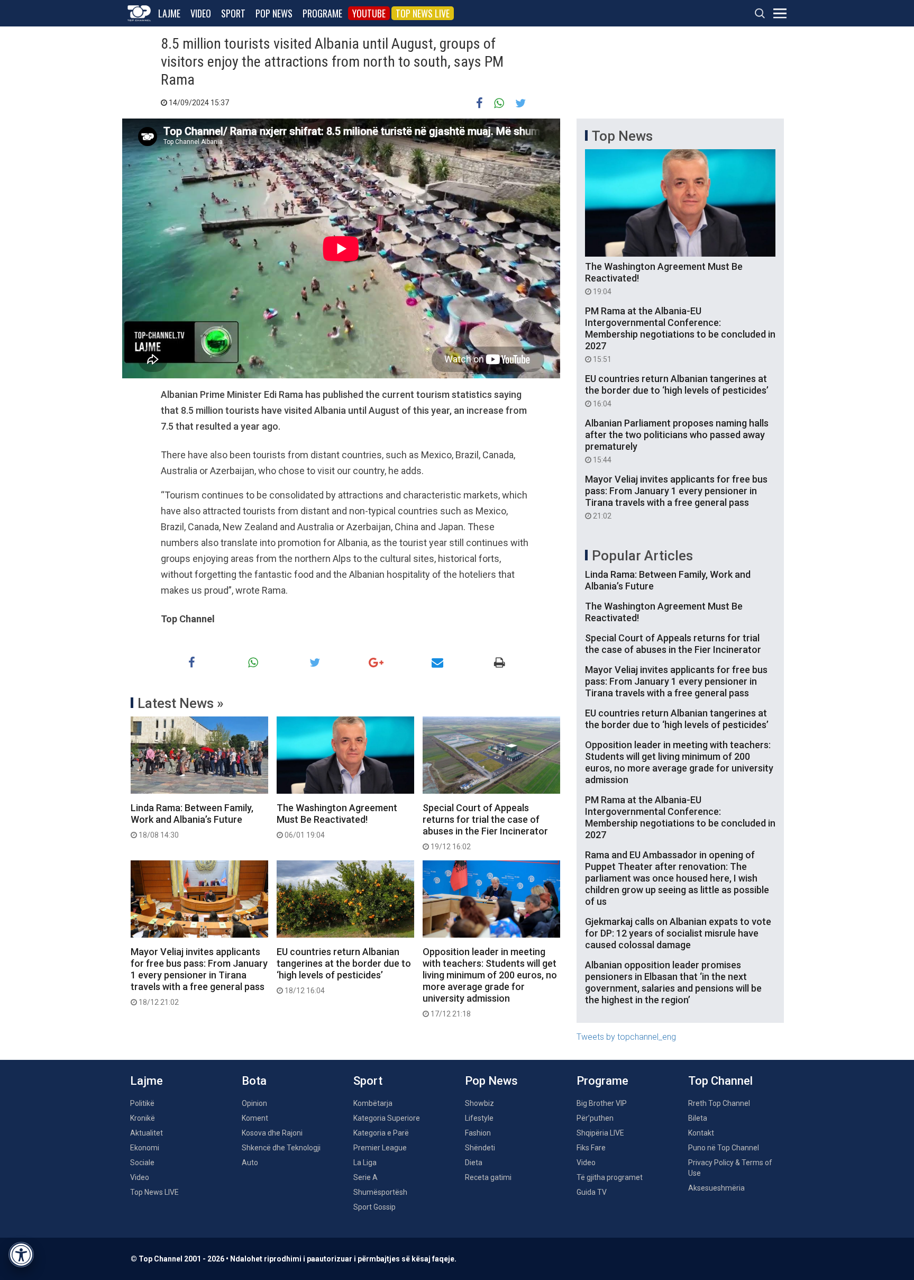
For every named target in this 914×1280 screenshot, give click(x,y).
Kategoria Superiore (386, 1118)
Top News (622, 136)
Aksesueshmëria (716, 1188)
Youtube (369, 13)
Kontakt (701, 1133)
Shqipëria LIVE (600, 1133)
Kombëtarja (372, 1103)
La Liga (365, 1162)
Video (200, 13)
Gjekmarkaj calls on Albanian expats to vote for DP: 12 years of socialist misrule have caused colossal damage (678, 933)
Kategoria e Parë (381, 1133)
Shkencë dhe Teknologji (281, 1147)
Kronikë (142, 1118)
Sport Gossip (374, 1207)
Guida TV (592, 1192)
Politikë (142, 1103)
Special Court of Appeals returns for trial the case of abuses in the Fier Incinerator (485, 826)
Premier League (380, 1147)
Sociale (142, 1162)
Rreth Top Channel (719, 1103)
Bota (254, 1080)
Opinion (254, 1103)
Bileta (697, 1118)
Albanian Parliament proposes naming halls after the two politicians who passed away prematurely (677, 440)
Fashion (478, 1133)
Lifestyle (479, 1118)
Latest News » (181, 703)
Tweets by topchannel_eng (626, 1037)
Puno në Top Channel (723, 1147)
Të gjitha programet (610, 1177)
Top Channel (720, 1080)
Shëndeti (480, 1147)
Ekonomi (144, 1147)
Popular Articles (642, 556)
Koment (255, 1118)
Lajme (169, 13)
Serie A (365, 1177)
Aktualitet (146, 1133)
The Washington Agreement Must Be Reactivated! (337, 820)
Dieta (473, 1162)
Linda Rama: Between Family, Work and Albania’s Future (192, 820)
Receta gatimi (488, 1177)
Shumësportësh (380, 1192)
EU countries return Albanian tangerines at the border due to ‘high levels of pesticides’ (344, 970)
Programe (322, 13)
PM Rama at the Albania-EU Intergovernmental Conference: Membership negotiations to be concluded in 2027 (680, 334)
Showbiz (479, 1103)
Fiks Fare (591, 1147)
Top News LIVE (423, 13)
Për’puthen (595, 1118)
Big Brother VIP (602, 1103)
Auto (250, 1162)
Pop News (274, 13)
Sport (233, 13)
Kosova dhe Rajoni (272, 1133)
